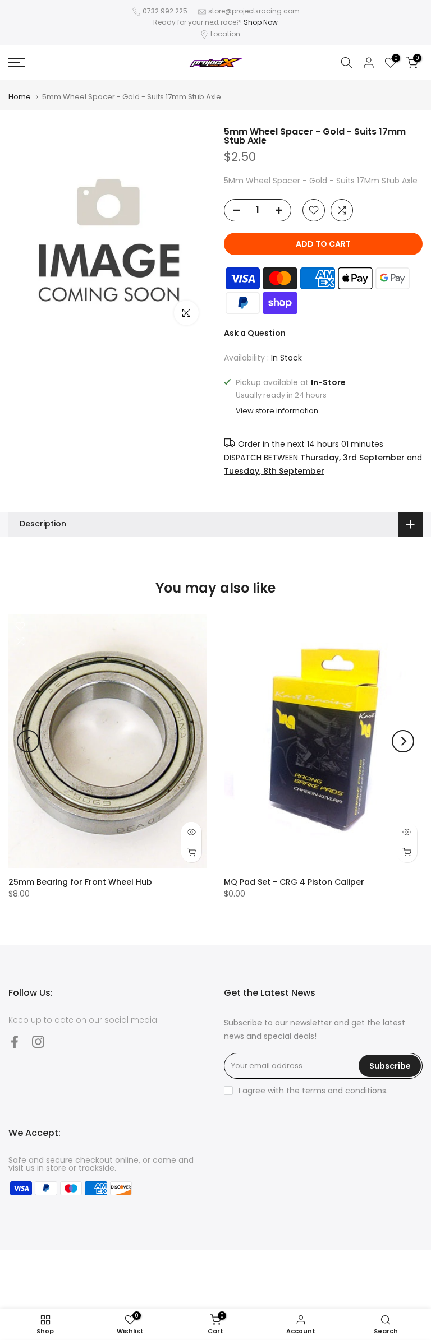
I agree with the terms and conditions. (313, 1090)
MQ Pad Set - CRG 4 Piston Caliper (294, 882)
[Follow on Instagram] (38, 1042)
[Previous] (28, 741)
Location (225, 34)
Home (19, 96)
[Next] (403, 741)
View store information (277, 411)
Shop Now (261, 22)
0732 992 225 (165, 11)
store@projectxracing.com (254, 11)
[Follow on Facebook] (14, 1042)
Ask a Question (255, 333)
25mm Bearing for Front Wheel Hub (80, 882)
